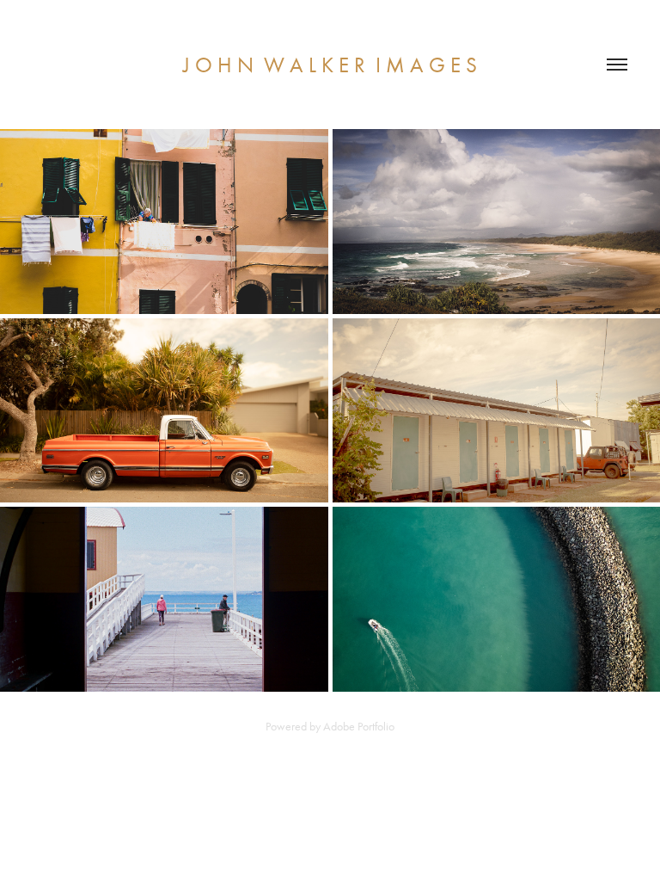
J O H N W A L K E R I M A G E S (330, 64)
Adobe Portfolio (358, 726)
